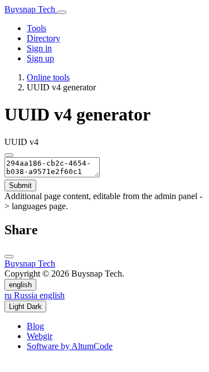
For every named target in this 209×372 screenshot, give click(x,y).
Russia (22, 295)
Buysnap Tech (30, 9)
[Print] (8, 256)
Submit (20, 185)
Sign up (40, 58)
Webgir (39, 336)
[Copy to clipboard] (8, 155)
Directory (43, 38)
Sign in (39, 48)
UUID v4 (21, 142)
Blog (35, 326)
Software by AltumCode (70, 346)
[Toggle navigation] (61, 12)
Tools (36, 28)
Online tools (48, 77)
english (20, 285)
